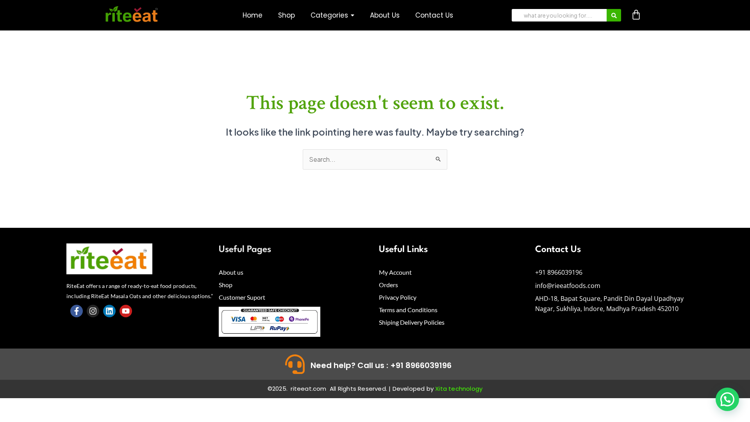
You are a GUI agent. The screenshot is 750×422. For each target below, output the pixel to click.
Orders (388, 284)
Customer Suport (242, 297)
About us (231, 272)
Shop (225, 284)
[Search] (614, 15)
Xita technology (458, 388)
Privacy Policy (397, 297)
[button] (332, 15)
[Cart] (636, 14)
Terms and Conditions (408, 309)
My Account (395, 272)
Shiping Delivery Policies (412, 322)
